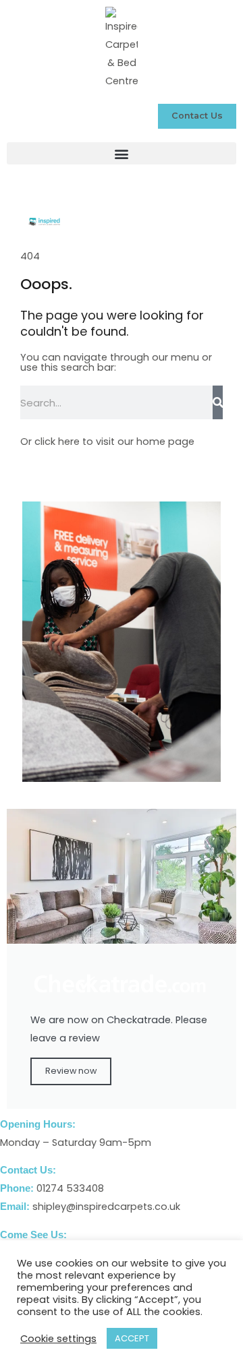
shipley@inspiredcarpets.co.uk (106, 1206)
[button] (121, 153)
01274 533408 (70, 1188)
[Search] (218, 402)
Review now (71, 1070)
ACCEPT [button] (132, 1338)
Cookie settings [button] (58, 1339)
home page (165, 441)
